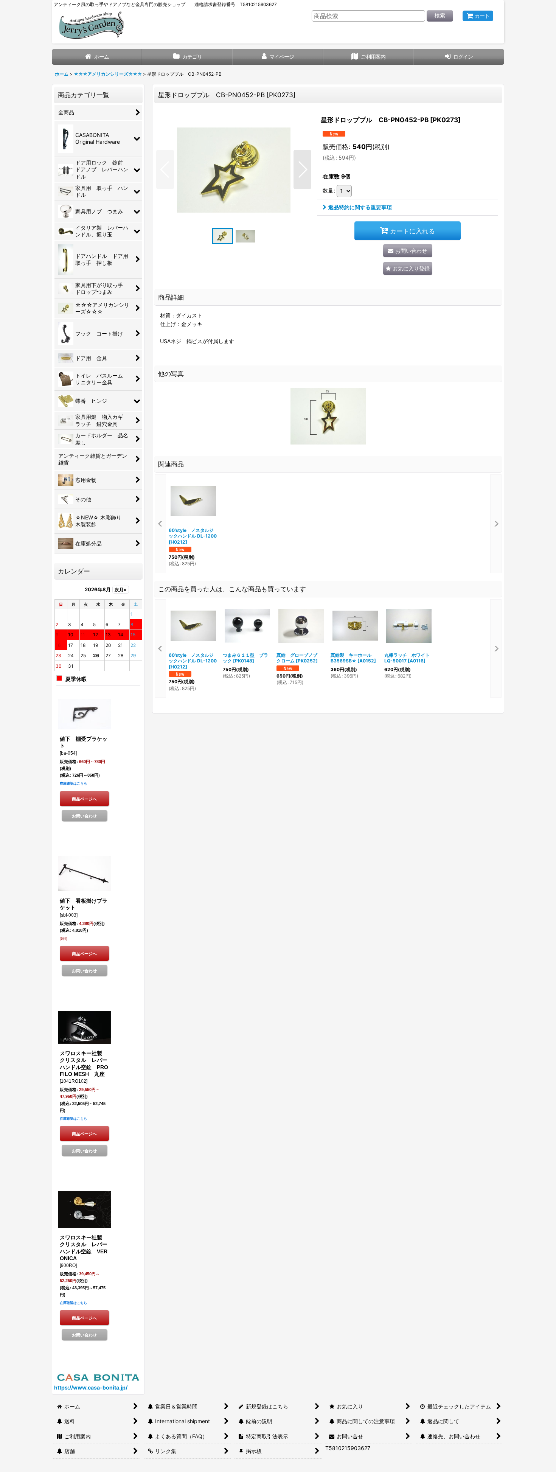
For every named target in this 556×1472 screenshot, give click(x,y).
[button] (165, 169)
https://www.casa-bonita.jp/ (90, 1387)
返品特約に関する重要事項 (360, 207)
